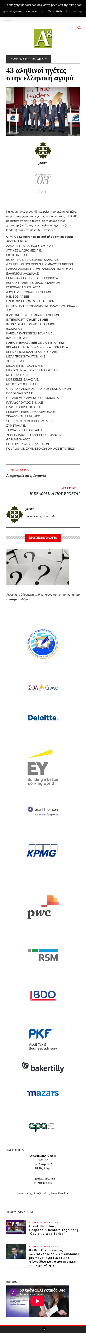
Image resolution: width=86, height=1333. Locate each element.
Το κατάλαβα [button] (55, 11)
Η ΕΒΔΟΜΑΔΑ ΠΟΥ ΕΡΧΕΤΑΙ (55, 494)
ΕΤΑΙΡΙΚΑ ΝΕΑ (49, 1222)
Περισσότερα (74, 11)
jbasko (43, 163)
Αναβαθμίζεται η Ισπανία (26, 475)
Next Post (70, 488)
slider (33, 1222)
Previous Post (18, 469)
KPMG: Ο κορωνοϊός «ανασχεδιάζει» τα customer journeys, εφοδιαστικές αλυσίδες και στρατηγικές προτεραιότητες (54, 1257)
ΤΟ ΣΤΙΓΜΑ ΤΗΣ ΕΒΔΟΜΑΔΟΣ (28, 59)
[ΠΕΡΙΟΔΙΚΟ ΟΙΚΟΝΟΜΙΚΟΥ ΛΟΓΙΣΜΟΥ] (43, 35)
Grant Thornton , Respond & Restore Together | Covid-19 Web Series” (53, 1230)
